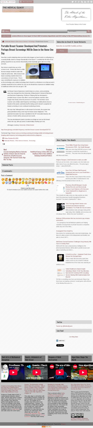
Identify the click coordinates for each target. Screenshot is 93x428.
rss (82, 2)
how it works (72, 102)
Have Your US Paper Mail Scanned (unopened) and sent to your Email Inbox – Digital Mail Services (78, 172)
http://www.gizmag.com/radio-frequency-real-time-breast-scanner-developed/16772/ (25, 129)
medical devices (31, 135)
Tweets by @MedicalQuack (64, 326)
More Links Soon (27, 1)
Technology (32, 140)
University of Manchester (26, 125)
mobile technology (44, 133)
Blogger (63, 424)
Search (89, 31)
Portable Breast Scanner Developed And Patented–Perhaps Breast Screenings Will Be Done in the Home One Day (27, 49)
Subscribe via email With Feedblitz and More (69, 46)
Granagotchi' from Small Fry (64, 231)
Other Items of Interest (21, 140)
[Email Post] (3, 144)
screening (23, 133)
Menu (7, 31)
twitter (72, 2)
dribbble (88, 2)
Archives (85, 51)
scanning (28, 133)
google (78, 2)
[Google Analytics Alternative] (46, 427)
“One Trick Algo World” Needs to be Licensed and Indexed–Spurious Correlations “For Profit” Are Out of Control (78, 205)
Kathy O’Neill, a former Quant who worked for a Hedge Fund (56, 394)
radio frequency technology (14, 135)
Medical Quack (32, 424)
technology (35, 133)
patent (24, 135)
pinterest (91, 2)
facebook (75, 2)
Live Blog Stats (73, 336)
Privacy (62, 51)
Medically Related (9, 140)
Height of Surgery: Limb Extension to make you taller (71, 159)
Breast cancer (15, 133)
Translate (73, 51)
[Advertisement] (45, 19)
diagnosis (39, 135)
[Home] (3, 41)
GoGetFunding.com (81, 102)
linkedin (85, 2)
